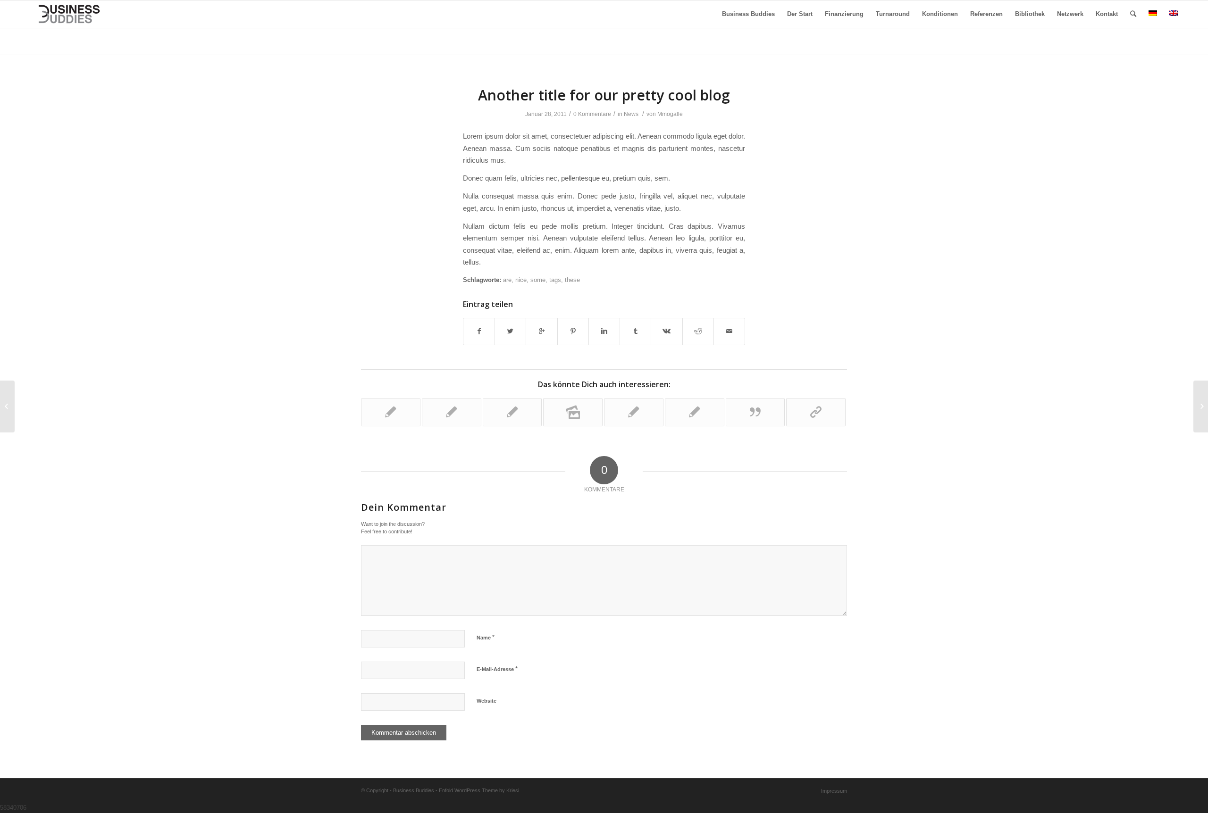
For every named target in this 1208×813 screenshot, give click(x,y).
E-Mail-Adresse (497, 668)
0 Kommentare (592, 114)
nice (521, 279)
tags (555, 279)
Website (486, 701)
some (537, 279)
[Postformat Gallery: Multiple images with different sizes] (573, 412)
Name (486, 637)
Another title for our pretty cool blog (604, 95)
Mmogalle (670, 114)
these (572, 279)
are (507, 279)
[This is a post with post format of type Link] (816, 412)
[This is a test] (633, 412)
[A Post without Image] (390, 412)
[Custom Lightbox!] (694, 412)
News (631, 114)
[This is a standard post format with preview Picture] (451, 412)
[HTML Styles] (512, 412)
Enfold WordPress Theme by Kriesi (479, 790)
